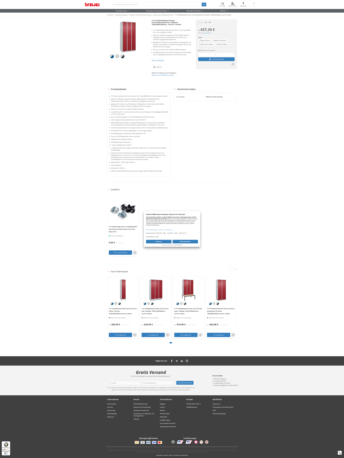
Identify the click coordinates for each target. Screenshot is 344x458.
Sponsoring (111, 410)
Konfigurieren (121, 335)
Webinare (110, 417)
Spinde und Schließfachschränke (163, 15)
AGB (214, 410)
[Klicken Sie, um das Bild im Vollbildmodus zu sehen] (127, 40)
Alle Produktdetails (158, 60)
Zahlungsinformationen (168, 427)
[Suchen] (204, 4)
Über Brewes (111, 404)
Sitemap (136, 419)
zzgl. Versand (207, 33)
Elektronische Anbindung (142, 407)
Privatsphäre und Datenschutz (223, 407)
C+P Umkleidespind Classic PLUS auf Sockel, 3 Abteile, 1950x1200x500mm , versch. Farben (155, 311)
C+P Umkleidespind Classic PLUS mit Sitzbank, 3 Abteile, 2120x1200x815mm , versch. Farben (188, 311)
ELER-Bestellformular (141, 404)
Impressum (216, 404)
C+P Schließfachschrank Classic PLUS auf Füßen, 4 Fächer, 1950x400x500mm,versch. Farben (123, 311)
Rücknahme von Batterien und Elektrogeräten (144, 415)
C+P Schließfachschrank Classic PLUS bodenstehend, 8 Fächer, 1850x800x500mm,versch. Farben (221, 311)
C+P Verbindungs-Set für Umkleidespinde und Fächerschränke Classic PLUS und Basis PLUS (123, 229)
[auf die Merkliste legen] (233, 64)
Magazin (162, 404)
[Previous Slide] (231, 269)
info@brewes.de (191, 407)
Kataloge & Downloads (141, 410)
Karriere (110, 407)
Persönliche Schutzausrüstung (156, 11)
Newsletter (163, 417)
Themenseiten (165, 414)
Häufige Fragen (165, 420)
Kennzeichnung (121, 11)
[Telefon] (340, 453)
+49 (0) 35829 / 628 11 (193, 404)
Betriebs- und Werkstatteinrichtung (140, 15)
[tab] (171, 342)
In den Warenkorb (121, 252)
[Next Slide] (235, 269)
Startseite (110, 15)
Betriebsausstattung (194, 11)
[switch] (6, 453)
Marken (223, 11)
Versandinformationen (167, 423)
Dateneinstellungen (219, 414)
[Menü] (9, 442)
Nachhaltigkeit (112, 414)
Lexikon (162, 407)
